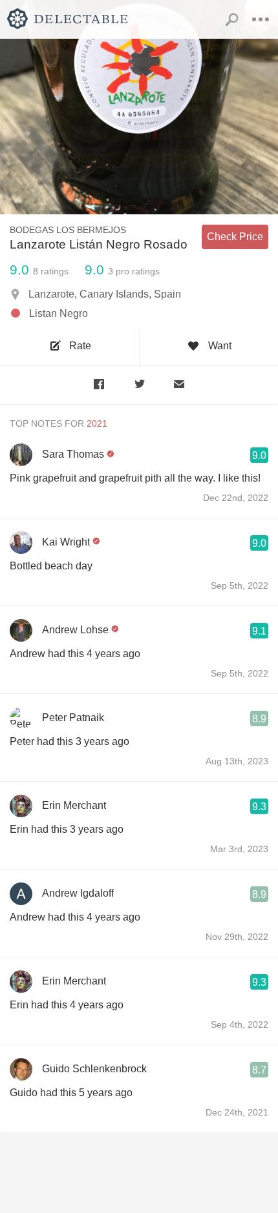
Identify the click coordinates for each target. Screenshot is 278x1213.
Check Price (235, 236)
